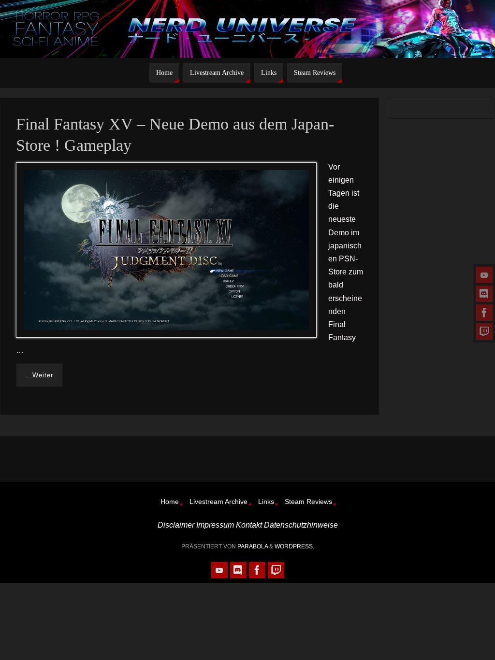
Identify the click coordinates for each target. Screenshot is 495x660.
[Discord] (484, 294)
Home (169, 501)
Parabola (252, 546)
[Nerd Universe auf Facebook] (484, 312)
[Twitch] (484, 331)
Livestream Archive (218, 501)
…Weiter (39, 375)
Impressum (215, 525)
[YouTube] (484, 275)
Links (266, 501)
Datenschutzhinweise (301, 525)
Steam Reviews (308, 501)
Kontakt (249, 525)
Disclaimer (176, 525)
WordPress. (294, 546)
